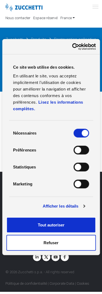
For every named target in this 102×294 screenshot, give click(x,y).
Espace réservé (45, 18)
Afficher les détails (61, 206)
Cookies (83, 283)
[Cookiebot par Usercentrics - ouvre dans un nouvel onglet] (73, 46)
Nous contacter (17, 18)
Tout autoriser (51, 224)
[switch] (81, 149)
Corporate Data (62, 283)
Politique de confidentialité (26, 283)
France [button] (66, 18)
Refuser (51, 242)
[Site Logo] (23, 7)
